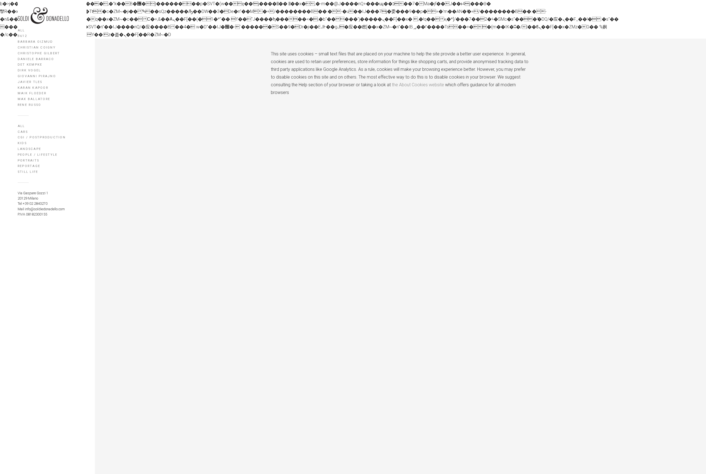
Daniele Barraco (36, 59)
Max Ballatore (34, 99)
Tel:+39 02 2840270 (32, 203)
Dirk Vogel (29, 70)
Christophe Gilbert (39, 53)
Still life (28, 172)
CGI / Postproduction (42, 137)
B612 (22, 36)
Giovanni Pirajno (37, 76)
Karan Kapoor (33, 88)
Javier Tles (30, 82)
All (21, 30)
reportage (29, 166)
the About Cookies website (418, 84)
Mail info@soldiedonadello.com (41, 209)
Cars (23, 132)
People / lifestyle (37, 155)
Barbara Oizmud (35, 42)
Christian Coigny (37, 47)
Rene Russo (29, 105)
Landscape (29, 149)
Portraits (28, 160)
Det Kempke (30, 64)
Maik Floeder (32, 93)
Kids (22, 143)
